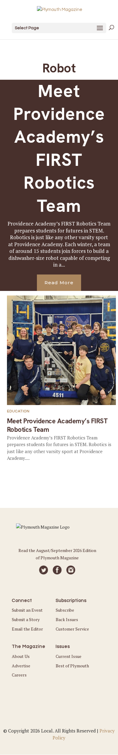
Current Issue (68, 656)
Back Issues (67, 619)
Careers (19, 675)
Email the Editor (27, 629)
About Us (21, 656)
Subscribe (65, 610)
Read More (59, 282)
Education (18, 411)
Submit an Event (27, 610)
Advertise (21, 666)
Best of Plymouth (72, 666)
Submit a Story (26, 619)
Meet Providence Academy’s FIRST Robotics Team (59, 148)
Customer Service (72, 629)
